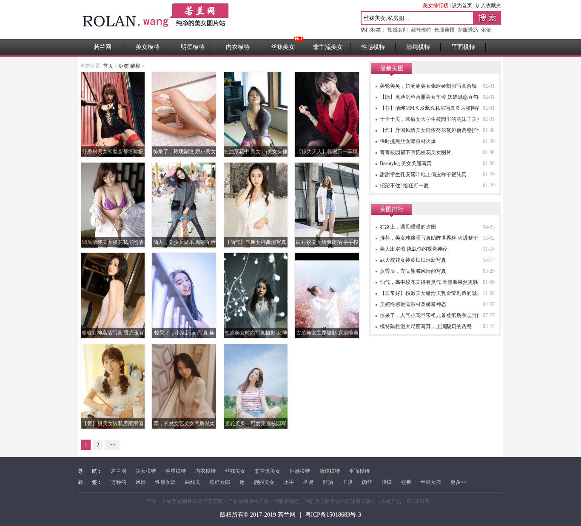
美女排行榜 (435, 6)
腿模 (387, 482)
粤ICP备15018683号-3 (333, 515)
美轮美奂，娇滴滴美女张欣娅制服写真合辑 (428, 86)
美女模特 (147, 47)
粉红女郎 (220, 482)
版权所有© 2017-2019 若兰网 (258, 515)
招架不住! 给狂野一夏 (404, 186)
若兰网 (102, 47)
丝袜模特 (421, 30)
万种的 (118, 482)
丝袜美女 (283, 47)
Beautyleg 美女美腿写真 (406, 163)
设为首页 (462, 6)
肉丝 (367, 482)
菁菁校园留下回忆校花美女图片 (415, 152)
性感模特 (373, 47)
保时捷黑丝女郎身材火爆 (408, 141)
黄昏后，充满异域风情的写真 (413, 271)
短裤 (406, 482)
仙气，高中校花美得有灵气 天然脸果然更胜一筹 (434, 282)
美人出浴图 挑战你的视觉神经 (413, 249)
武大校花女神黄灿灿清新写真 (413, 260)
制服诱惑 (468, 30)
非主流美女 (328, 47)
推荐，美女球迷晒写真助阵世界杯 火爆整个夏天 (434, 238)
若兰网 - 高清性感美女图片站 (156, 19)
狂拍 (328, 482)
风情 (141, 482)
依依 (486, 30)
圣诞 (308, 482)
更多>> (458, 482)
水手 (289, 482)
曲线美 (192, 482)
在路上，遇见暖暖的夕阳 (408, 227)
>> (112, 445)
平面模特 (463, 47)
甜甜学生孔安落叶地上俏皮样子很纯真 (423, 174)
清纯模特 (418, 47)
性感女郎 (397, 30)
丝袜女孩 (431, 482)
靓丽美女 (264, 482)
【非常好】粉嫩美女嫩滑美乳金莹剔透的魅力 (431, 293)
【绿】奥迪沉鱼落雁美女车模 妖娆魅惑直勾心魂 (434, 97)
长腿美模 (444, 30)
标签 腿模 (129, 66)
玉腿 (347, 482)
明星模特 (193, 47)
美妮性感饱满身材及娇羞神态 (413, 304)
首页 (108, 66)
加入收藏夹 (488, 6)
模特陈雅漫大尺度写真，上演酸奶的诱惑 (426, 326)
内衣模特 (238, 47)
